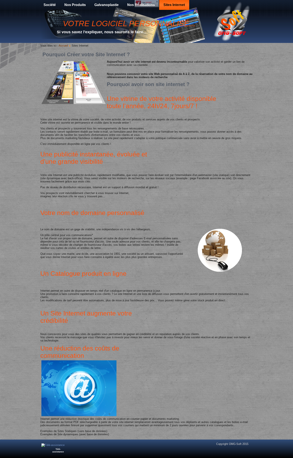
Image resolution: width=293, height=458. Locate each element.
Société (50, 5)
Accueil (63, 45)
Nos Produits (75, 5)
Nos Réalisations (141, 5)
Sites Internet (174, 5)
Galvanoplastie (106, 5)
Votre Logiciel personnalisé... (129, 23)
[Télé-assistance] (53, 445)
